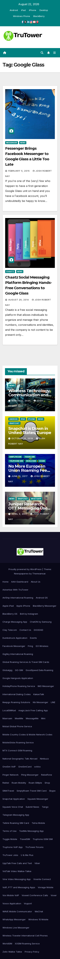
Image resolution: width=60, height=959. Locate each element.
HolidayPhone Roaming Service (18, 686)
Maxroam (7, 718)
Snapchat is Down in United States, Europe (29, 430)
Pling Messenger (29, 774)
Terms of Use (9, 831)
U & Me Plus (27, 855)
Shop (47, 782)
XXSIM (42, 461)
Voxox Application (11, 903)
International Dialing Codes (16, 694)
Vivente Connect (42, 879)
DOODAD (38, 630)
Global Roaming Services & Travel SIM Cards (25, 662)
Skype (52, 790)
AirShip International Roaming (17, 597)
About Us (35, 581)
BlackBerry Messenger (44, 605)
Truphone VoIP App (12, 847)
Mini (43, 718)
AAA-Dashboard (19, 581)
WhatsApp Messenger (14, 919)
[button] (42, 52)
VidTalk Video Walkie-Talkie (16, 871)
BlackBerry (38, 16)
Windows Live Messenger (15, 927)
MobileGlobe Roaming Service (18, 742)
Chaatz (10, 272)
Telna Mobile (38, 823)
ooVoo (37, 766)
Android (14, 10)
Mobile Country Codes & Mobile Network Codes (27, 734)
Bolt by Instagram (29, 613)
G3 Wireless (42, 646)
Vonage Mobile (45, 887)
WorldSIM (31, 461)
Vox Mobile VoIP (10, 895)
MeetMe (19, 718)
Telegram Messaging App (15, 814)
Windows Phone (21, 16)
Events (33, 638)
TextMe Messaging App (31, 831)
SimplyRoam (15, 457)
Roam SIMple (35, 782)
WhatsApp (36, 499)
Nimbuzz (44, 758)
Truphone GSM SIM (43, 839)
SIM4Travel (8, 790)
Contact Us (25, 630)
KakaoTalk (38, 694)
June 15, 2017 (20, 476)
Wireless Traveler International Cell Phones (25, 935)
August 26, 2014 (19, 299)
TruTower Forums (34, 847)
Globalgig (7, 670)
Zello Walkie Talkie (12, 951)
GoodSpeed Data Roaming (39, 670)
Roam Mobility (19, 782)
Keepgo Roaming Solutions (16, 702)
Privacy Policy (32, 951)
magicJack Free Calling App (33, 710)
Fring (30, 646)
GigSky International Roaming (17, 654)
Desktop (44, 10)
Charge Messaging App (14, 621)
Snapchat (14, 423)
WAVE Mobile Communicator (17, 911)
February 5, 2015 (19, 171)
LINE (53, 702)
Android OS (42, 597)
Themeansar (39, 573)
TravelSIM (29, 457)
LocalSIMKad (9, 710)
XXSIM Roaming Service (27, 943)
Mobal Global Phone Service (17, 726)
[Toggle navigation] (55, 52)
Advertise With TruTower (15, 589)
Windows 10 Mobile (38, 919)
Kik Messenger (40, 702)
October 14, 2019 (23, 438)
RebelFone (46, 774)
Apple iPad (8, 605)
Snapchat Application (13, 799)
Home (5, 581)
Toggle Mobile (9, 839)
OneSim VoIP (9, 766)
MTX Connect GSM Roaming (17, 750)
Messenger (11, 143)
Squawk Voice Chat (12, 807)
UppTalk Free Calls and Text (17, 863)
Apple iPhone (23, 605)
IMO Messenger (46, 686)
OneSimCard (25, 766)
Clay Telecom (9, 630)
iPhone (32, 10)
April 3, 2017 (20, 514)
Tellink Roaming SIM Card (15, 823)
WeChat (39, 911)
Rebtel (5, 782)
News (22, 143)
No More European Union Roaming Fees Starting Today (28, 470)
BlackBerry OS (9, 613)
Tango (45, 807)
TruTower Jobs (10, 855)
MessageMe (32, 718)
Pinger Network (10, 774)
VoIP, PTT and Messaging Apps (18, 887)
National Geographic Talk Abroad (19, 758)
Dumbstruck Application (14, 638)
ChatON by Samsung (41, 621)
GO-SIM (19, 670)
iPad (23, 10)
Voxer (54, 895)
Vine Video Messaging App (16, 879)
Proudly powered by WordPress (25, 569)
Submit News (32, 807)
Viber (37, 863)
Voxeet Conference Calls (35, 895)
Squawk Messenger (38, 799)
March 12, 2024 (21, 400)
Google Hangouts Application (17, 678)
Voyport (28, 903)
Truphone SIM (16, 461)
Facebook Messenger (13, 646)
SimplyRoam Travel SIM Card (31, 790)
